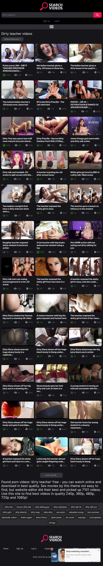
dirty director (21, 512)
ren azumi (70, 517)
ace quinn (60, 512)
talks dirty (48, 512)
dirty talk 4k (76, 507)
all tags (52, 523)
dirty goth (7, 512)
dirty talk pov (91, 507)
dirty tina (9, 507)
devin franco (41, 517)
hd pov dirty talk (24, 507)
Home (6, 548)
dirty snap (35, 512)
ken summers (93, 512)
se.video (49, 557)
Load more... (51, 475)
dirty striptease (60, 507)
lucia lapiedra (95, 517)
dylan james (56, 517)
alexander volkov (9, 517)
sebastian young (76, 512)
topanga (82, 517)
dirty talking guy (42, 507)
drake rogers (26, 517)
